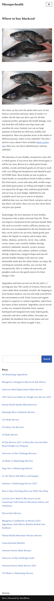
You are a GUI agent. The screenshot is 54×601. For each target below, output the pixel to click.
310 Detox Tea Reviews (13, 427)
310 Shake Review (10, 419)
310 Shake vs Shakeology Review (17, 573)
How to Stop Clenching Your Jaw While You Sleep (25, 491)
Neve (4, 598)
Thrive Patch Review (11, 513)
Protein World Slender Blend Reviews (19, 404)
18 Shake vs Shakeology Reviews (17, 461)
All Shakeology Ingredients (15, 374)
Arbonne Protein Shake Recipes (16, 550)
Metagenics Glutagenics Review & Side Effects (24, 382)
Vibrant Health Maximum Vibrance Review (22, 535)
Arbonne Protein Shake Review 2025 (19, 565)
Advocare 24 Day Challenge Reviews (19, 453)
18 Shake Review (10, 434)
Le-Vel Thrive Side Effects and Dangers (20, 476)
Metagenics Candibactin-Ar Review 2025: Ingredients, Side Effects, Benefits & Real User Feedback (23, 524)
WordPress (25, 598)
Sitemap (5, 593)
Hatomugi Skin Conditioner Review (18, 412)
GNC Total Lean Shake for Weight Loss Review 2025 (26, 397)
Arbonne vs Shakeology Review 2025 (19, 483)
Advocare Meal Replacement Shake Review (22, 389)
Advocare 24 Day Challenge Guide (18, 558)
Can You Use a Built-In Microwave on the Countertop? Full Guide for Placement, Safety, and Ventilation (25, 502)
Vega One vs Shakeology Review (17, 468)
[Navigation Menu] (49, 4)
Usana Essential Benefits (13, 543)
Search (46, 359)
